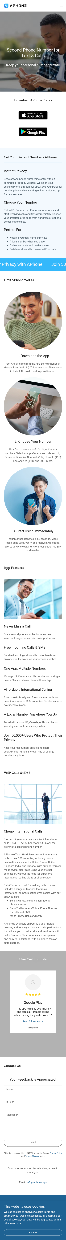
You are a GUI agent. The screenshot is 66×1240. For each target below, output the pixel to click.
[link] (16, 5)
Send (33, 1142)
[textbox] (33, 1090)
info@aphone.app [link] (37, 1182)
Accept (33, 1232)
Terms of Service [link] (32, 1156)
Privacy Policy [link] (56, 1153)
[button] (61, 6)
